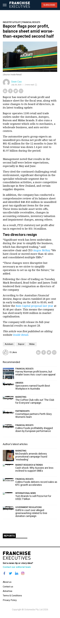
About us (7, 582)
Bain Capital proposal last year (34, 305)
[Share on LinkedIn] (5, 92)
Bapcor (21, 344)
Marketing (20, 397)
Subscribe (49, 5)
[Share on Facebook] (10, 92)
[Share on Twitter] (16, 92)
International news (25, 493)
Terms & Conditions (12, 595)
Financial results (31, 22)
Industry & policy (12, 22)
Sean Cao (16, 81)
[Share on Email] (21, 92)
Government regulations (28, 507)
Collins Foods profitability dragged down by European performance (34, 429)
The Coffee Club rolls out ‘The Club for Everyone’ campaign (34, 401)
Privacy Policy (10, 600)
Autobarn (9, 344)
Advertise (7, 591)
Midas (32, 344)
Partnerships (22, 411)
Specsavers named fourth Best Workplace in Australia (32, 387)
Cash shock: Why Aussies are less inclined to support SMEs (34, 469)
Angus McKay (41, 250)
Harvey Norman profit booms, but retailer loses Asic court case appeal (35, 373)
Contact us (8, 586)
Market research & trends (29, 465)
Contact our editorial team (17, 567)
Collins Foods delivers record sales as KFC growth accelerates (36, 483)
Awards (19, 383)
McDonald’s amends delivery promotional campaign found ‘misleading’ (31, 456)
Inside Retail (20, 334)
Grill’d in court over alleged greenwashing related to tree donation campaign (31, 513)
